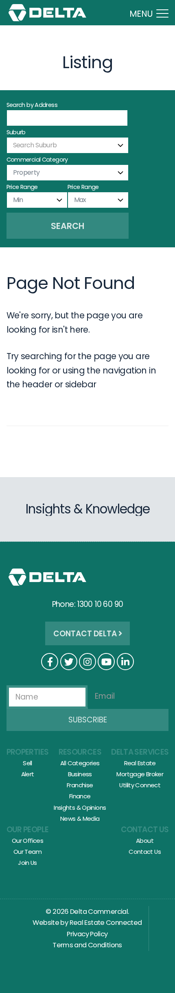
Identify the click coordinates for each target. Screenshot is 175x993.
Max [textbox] (80, 199)
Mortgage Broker (139, 774)
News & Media (80, 818)
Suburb (16, 132)
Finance (80, 796)
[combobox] (68, 145)
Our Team (27, 851)
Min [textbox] (18, 199)
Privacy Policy (87, 934)
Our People (28, 829)
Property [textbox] (26, 172)
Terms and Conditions (87, 945)
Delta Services (139, 752)
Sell (27, 763)
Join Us (27, 862)
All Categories (79, 763)
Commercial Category (37, 160)
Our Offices (27, 840)
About (144, 840)
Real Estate (140, 763)
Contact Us (145, 829)
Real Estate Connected (106, 922)
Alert (27, 774)
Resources (80, 752)
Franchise (80, 785)
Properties (28, 752)
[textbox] (67, 145)
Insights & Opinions (80, 807)
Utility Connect (139, 785)
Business (80, 774)
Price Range (22, 187)
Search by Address (32, 105)
